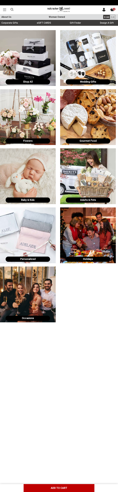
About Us (6, 17)
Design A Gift (107, 23)
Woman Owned (57, 17)
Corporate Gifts (9, 23)
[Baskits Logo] (59, 9)
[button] (4, 9)
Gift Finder (75, 23)
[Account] (104, 11)
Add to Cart (59, 488)
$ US (112, 17)
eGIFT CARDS (44, 23)
